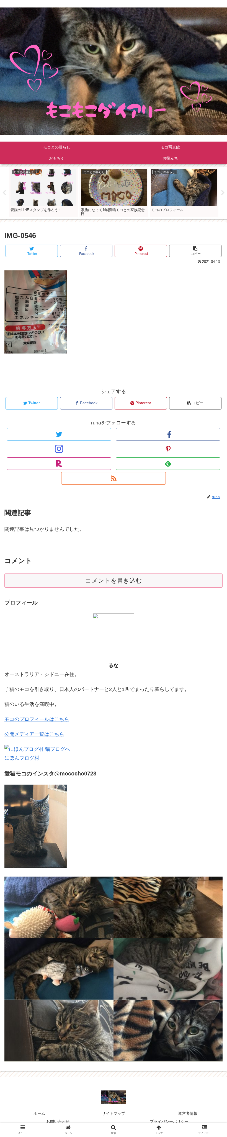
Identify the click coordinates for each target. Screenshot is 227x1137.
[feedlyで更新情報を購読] (168, 463)
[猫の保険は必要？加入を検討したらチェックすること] (59, 969)
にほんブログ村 (21, 758)
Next (223, 193)
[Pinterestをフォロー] (168, 449)
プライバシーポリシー (169, 1121)
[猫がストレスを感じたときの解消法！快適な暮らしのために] (168, 907)
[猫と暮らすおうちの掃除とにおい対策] (168, 969)
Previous (4, 193)
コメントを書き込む (113, 580)
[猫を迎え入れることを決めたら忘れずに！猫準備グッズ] (59, 907)
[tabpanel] (43, 192)
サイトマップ (113, 1113)
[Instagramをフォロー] (59, 449)
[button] (210, 713)
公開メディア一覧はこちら (34, 734)
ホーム (39, 1113)
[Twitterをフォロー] (59, 434)
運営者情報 (187, 1113)
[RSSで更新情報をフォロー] (113, 478)
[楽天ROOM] (59, 463)
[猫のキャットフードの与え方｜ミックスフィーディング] (168, 1031)
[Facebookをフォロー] (168, 434)
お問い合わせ (57, 1121)
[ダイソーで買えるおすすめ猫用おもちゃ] (59, 1031)
